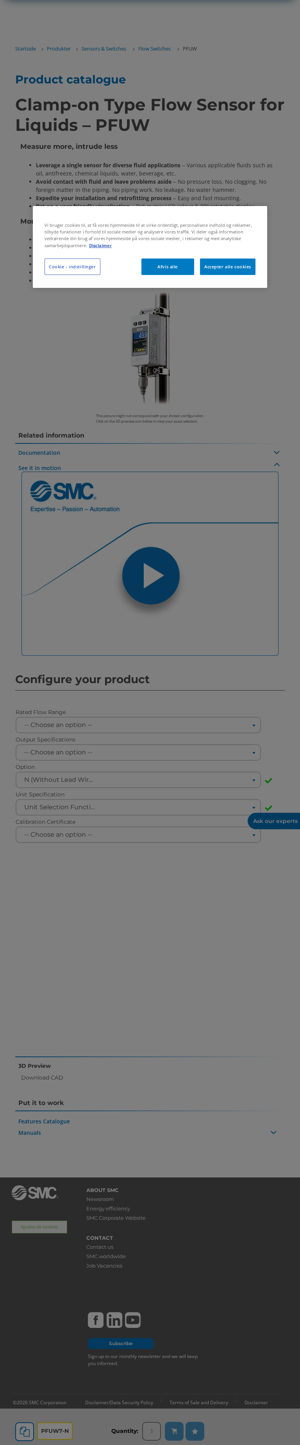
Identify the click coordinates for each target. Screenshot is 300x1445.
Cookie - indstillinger (72, 266)
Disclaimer (100, 245)
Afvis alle (167, 266)
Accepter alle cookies (227, 266)
